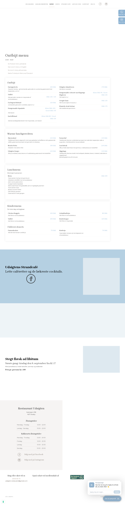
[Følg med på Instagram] (19, 460)
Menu (52, 4)
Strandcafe (66, 4)
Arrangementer (41, 4)
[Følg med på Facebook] (19, 454)
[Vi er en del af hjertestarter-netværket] (106, 477)
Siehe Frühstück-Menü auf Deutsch (20, 73)
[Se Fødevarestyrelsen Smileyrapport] (77, 477)
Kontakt (86, 4)
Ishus (57, 4)
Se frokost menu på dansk (17, 64)
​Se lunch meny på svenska (17, 70)
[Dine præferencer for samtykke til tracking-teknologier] (3, 502)
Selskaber (29, 4)
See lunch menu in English (17, 67)
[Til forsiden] (12, 8)
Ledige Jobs (76, 4)
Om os (93, 4)
